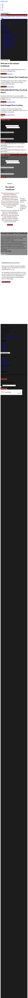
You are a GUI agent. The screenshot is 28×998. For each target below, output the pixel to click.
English (4, 345)
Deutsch (4, 343)
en (2, 5)
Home (3, 359)
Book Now (10, 74)
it (2, 10)
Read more (3, 254)
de (2, 4)
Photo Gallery (10, 86)
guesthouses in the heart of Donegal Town (9, 197)
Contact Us (5, 368)
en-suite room (10, 215)
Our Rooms (4, 74)
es (2, 7)
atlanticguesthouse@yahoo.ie (13, 337)
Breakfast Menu (11, 102)
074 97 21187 (4, 1)
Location (3, 115)
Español (4, 347)
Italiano (4, 350)
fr (2, 9)
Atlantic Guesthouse (8, 193)
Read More (10, 225)
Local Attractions (10, 115)
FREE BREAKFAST (6, 269)
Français (4, 348)
